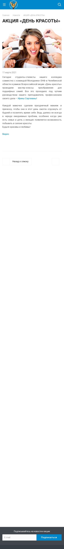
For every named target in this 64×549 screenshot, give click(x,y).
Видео (5, 134)
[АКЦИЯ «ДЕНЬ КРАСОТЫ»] (32, 30)
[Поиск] (59, 4)
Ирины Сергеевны (27, 98)
